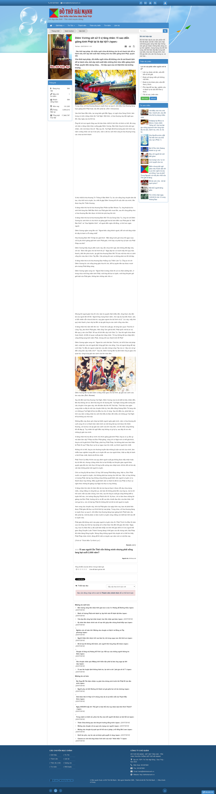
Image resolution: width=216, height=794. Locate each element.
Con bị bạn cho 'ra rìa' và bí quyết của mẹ (157, 161)
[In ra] (130, 46)
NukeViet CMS (129, 780)
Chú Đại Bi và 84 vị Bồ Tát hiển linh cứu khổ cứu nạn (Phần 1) (157, 137)
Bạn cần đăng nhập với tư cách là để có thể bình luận (105, 593)
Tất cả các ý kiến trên (150, 94)
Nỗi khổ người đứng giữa (156, 189)
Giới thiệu (54, 755)
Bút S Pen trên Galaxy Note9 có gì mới (157, 149)
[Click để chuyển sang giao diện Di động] (60, 790)
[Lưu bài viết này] (134, 46)
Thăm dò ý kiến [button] (95, 25)
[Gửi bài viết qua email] (126, 46)
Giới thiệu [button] (59, 25)
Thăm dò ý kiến (56, 763)
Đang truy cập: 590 (67, 780)
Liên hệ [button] (117, 25)
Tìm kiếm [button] (107, 25)
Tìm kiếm (54, 767)
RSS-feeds (68, 767)
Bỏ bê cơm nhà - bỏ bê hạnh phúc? (157, 182)
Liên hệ (67, 759)
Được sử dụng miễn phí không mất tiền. (153, 78)
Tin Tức (67, 755)
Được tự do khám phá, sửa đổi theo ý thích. (154, 83)
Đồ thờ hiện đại (146, 36)
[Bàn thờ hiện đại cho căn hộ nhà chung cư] (60, 56)
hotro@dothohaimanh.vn (71, 3)
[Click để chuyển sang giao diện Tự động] (50, 790)
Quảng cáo (68, 763)
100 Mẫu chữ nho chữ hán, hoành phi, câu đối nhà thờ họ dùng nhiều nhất (153, 113)
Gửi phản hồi (209, 792)
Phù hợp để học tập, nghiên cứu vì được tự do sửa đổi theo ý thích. (154, 89)
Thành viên (54, 759)
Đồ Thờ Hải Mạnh (110, 780)
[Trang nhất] (51, 25)
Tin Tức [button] (71, 25)
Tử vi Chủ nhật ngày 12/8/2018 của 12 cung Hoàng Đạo (157, 197)
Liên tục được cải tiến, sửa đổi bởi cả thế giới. (153, 73)
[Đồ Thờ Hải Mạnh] (70, 13)
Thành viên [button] (82, 25)
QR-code (55, 780)
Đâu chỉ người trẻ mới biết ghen (156, 155)
